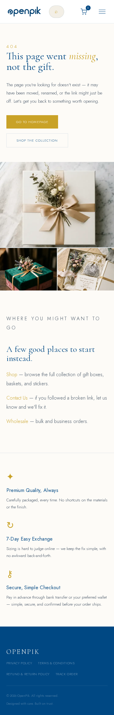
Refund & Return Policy (28, 674)
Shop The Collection (37, 140)
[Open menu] (102, 11)
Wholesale (17, 421)
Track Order (67, 674)
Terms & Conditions (56, 663)
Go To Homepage (32, 121)
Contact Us (17, 397)
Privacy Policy (19, 663)
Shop (11, 374)
